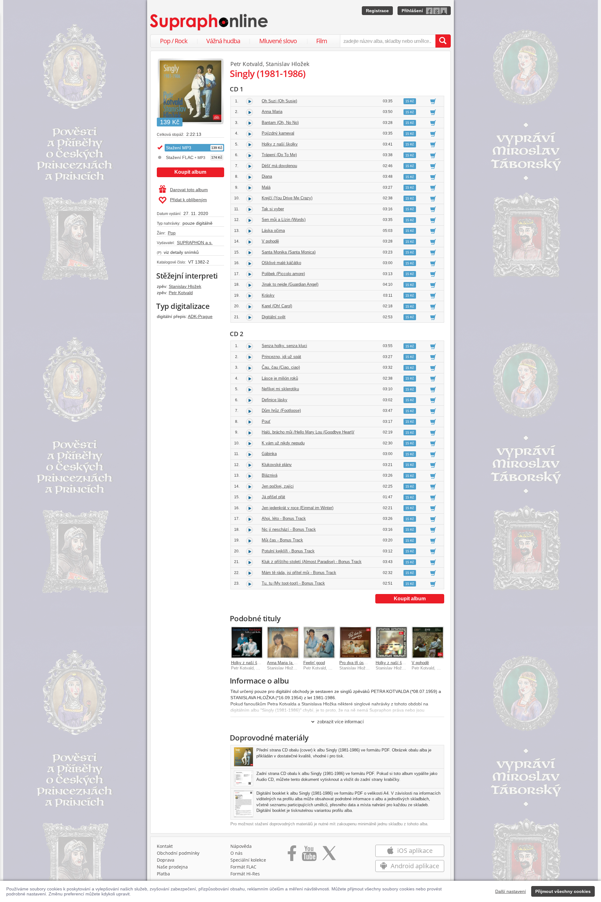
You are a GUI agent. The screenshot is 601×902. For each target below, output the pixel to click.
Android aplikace (414, 866)
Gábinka (269, 453)
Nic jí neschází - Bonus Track (289, 529)
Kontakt (165, 846)
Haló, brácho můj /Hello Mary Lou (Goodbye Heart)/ (308, 432)
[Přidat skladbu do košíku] (433, 101)
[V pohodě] (427, 642)
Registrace (377, 10)
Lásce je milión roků (280, 378)
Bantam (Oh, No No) (280, 122)
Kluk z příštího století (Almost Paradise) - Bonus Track (312, 561)
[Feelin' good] (319, 642)
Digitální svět (273, 317)
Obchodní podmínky (178, 853)
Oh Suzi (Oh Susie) (279, 101)
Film (321, 41)
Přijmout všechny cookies (563, 891)
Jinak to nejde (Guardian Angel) (290, 284)
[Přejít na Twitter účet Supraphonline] (329, 855)
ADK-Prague (200, 316)
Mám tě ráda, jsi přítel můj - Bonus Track (299, 572)
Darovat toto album (189, 189)
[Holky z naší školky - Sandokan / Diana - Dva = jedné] (391, 642)
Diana (267, 176)
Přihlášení (412, 10)
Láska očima (273, 230)
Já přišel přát (273, 497)
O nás (236, 853)
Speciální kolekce (248, 860)
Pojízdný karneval (278, 133)
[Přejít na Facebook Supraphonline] (292, 855)
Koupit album (190, 172)
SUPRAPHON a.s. (195, 242)
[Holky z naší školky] (247, 642)
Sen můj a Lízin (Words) (284, 219)
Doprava (165, 860)
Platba (163, 874)
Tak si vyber (273, 209)
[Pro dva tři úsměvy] (355, 642)
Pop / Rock (173, 41)
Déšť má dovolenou (279, 165)
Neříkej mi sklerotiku (280, 389)
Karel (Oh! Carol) (277, 306)
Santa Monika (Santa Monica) (289, 252)
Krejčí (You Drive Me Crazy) (287, 198)
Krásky (268, 295)
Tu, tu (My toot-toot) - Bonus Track (293, 583)
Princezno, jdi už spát (281, 356)
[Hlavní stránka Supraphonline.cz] (209, 22)
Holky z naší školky (280, 144)
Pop (172, 232)
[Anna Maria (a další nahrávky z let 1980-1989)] (283, 642)
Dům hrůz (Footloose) (281, 410)
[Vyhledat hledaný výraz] (443, 41)
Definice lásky (274, 399)
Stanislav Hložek (185, 286)
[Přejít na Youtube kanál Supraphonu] (309, 855)
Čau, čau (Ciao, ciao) (281, 367)
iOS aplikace (414, 850)
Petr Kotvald (181, 292)
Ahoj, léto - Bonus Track (284, 518)
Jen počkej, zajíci (278, 486)
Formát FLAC (243, 867)
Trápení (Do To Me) (279, 154)
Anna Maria (272, 111)
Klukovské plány (277, 464)
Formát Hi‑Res (245, 874)
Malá (266, 187)
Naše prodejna (172, 867)
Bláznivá (269, 475)
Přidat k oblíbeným (188, 199)
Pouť (266, 421)
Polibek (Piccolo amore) (283, 273)
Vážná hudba (223, 41)
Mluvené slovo (278, 41)
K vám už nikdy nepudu (283, 443)
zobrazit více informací (340, 721)
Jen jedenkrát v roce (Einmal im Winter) (297, 507)
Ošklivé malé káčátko (281, 262)
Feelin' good (314, 662)
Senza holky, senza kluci (284, 345)
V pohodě (270, 241)
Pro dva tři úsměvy (356, 662)
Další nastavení (510, 891)
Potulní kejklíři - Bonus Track (288, 551)
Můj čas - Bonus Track (282, 540)
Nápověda (241, 846)
